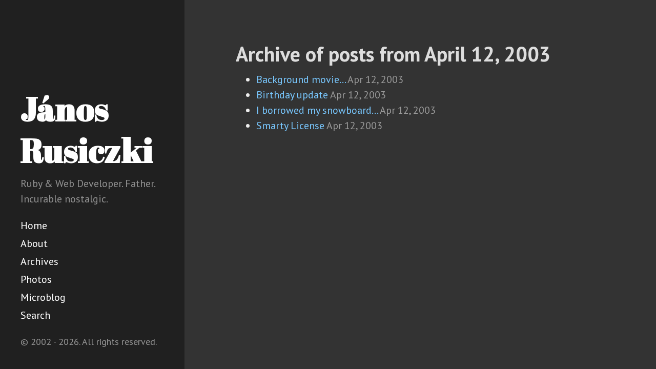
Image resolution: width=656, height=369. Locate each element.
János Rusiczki (86, 129)
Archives (39, 261)
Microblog (43, 297)
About (34, 243)
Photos (36, 279)
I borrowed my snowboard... (317, 110)
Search (35, 315)
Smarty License (290, 125)
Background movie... (300, 79)
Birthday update (292, 94)
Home (33, 225)
